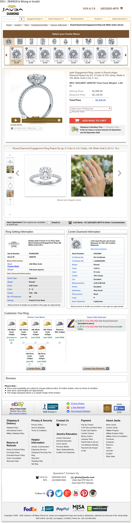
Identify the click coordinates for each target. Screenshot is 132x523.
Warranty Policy (13, 461)
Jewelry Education (119, 19)
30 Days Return (78, 403)
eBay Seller (110, 456)
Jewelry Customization (40, 447)
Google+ (109, 453)
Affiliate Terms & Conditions (116, 436)
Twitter (108, 448)
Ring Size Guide (78, 112)
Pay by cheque (87, 425)
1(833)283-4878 (109, 8)
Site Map (34, 464)
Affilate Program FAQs (114, 433)
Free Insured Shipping (80, 411)
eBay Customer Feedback (18, 413)
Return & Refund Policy (16, 449)
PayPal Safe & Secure (89, 442)
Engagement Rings (34, 19)
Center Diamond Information (84, 231)
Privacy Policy (36, 425)
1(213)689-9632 (59, 480)
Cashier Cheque (87, 433)
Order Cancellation (14, 458)
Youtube (76, 493)
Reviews (11, 378)
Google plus (67, 493)
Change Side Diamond (94, 368)
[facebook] (108, 408)
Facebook (110, 439)
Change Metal (13, 266)
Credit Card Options (89, 430)
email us (56, 222)
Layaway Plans (87, 439)
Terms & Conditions (39, 430)
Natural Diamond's (55, 19)
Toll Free (63, 425)
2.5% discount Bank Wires (91, 428)
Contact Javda (112, 428)
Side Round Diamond (98, 322)
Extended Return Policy (16, 455)
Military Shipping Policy (15, 433)
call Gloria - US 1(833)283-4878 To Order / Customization (99, 222)
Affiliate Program (112, 430)
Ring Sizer (35, 458)
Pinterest (109, 445)
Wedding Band (76, 19)
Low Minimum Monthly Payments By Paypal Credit (89, 448)
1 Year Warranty (78, 407)
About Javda (111, 425)
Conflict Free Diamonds (65, 452)
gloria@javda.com (84, 477)
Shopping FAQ (37, 461)
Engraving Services (39, 449)
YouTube (109, 451)
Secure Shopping (38, 428)
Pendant (98, 19)
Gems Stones (61, 444)
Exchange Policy (13, 452)
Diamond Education (63, 441)
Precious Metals (62, 447)
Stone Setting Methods (65, 449)
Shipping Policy (12, 428)
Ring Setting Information (19, 231)
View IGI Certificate (99, 249)
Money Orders (87, 436)
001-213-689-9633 (88, 518)
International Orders (14, 430)
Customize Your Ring (16, 313)
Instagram (110, 442)
